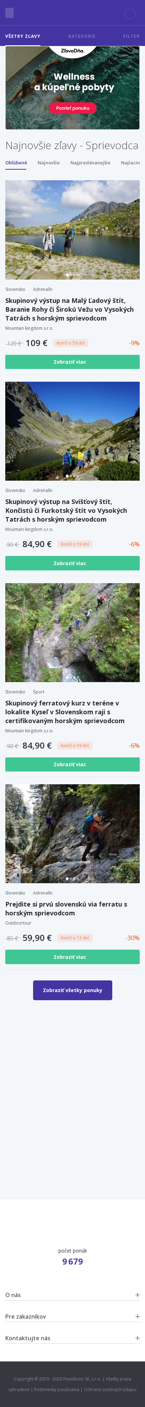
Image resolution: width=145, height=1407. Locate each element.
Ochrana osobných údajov (110, 1390)
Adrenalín (42, 289)
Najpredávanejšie (90, 162)
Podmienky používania (56, 1390)
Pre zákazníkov (25, 1316)
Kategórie (82, 36)
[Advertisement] (72, 1083)
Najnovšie (49, 162)
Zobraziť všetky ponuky (72, 990)
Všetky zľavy (22, 36)
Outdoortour (18, 923)
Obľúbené (16, 162)
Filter (131, 36)
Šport (38, 692)
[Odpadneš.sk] (72, 12)
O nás (13, 1295)
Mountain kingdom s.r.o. (29, 328)
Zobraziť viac (70, 361)
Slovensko (15, 289)
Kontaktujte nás (27, 1338)
